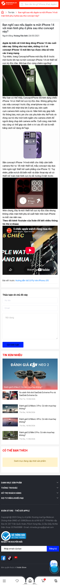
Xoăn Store (21, 567)
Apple (5, 43)
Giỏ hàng (44, 579)
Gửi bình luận (13, 344)
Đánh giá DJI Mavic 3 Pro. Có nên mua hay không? (37, 407)
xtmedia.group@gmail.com (42, 527)
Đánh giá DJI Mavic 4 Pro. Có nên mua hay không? (37, 420)
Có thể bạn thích (15, 450)
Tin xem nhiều (12, 355)
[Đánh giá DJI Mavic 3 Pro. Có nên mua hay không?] (10, 410)
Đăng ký (53, 548)
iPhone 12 (45, 169)
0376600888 (16, 527)
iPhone (15, 49)
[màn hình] (15, 176)
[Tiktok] (9, 558)
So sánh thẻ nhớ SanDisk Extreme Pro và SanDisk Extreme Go (37, 393)
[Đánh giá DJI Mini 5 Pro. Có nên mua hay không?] (10, 437)
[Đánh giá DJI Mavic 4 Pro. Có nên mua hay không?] (10, 424)
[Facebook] (3, 558)
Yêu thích (17, 580)
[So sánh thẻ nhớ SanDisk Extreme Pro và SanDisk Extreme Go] (10, 397)
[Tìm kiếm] (22, 4)
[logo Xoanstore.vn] (9, 4)
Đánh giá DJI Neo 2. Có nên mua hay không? (23, 387)
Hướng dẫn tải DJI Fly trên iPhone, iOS (32, 280)
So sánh (55, 580)
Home (30, 580)
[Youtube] (16, 558)
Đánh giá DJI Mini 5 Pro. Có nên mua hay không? (36, 433)
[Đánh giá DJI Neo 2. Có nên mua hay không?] (30, 374)
